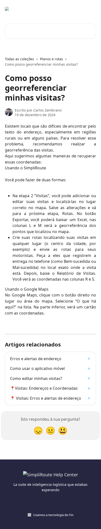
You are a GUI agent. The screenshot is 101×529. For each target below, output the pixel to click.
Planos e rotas (51, 59)
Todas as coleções (19, 59)
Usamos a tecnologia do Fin (53, 515)
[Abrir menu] (91, 9)
